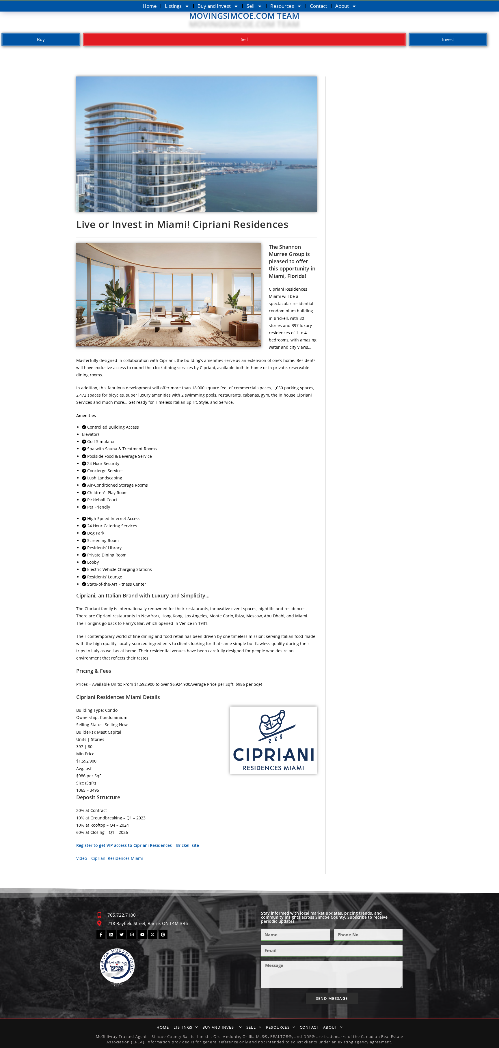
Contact (318, 6)
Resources (282, 6)
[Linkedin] (111, 934)
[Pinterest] (163, 934)
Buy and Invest (214, 6)
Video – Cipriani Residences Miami (109, 858)
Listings (173, 6)
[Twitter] (121, 934)
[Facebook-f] (100, 934)
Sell (250, 6)
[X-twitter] (152, 934)
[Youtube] (142, 934)
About (342, 6)
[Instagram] (131, 934)
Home (150, 6)
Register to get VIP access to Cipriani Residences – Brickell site (137, 845)
